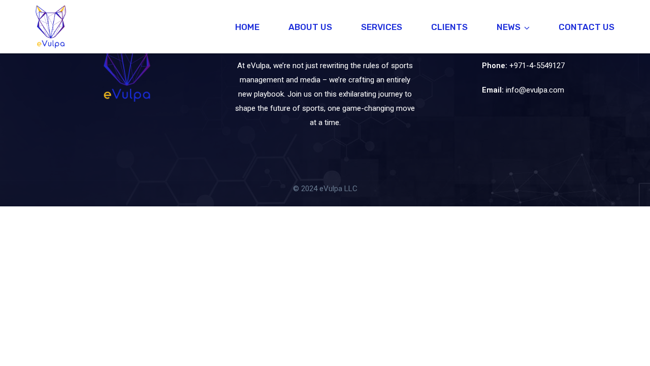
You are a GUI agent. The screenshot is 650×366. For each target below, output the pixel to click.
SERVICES (381, 27)
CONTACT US (586, 27)
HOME (247, 27)
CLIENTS (449, 27)
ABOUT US (310, 27)
